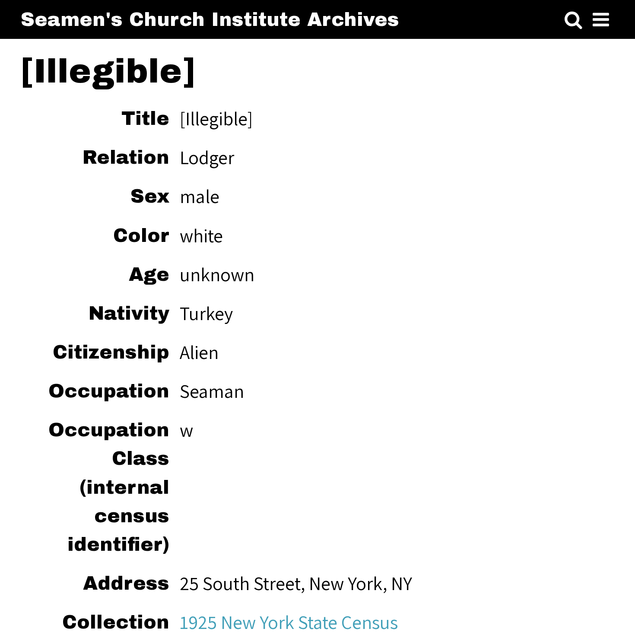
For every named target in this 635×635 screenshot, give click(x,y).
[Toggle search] (573, 20)
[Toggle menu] (600, 20)
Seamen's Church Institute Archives (210, 19)
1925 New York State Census (289, 622)
